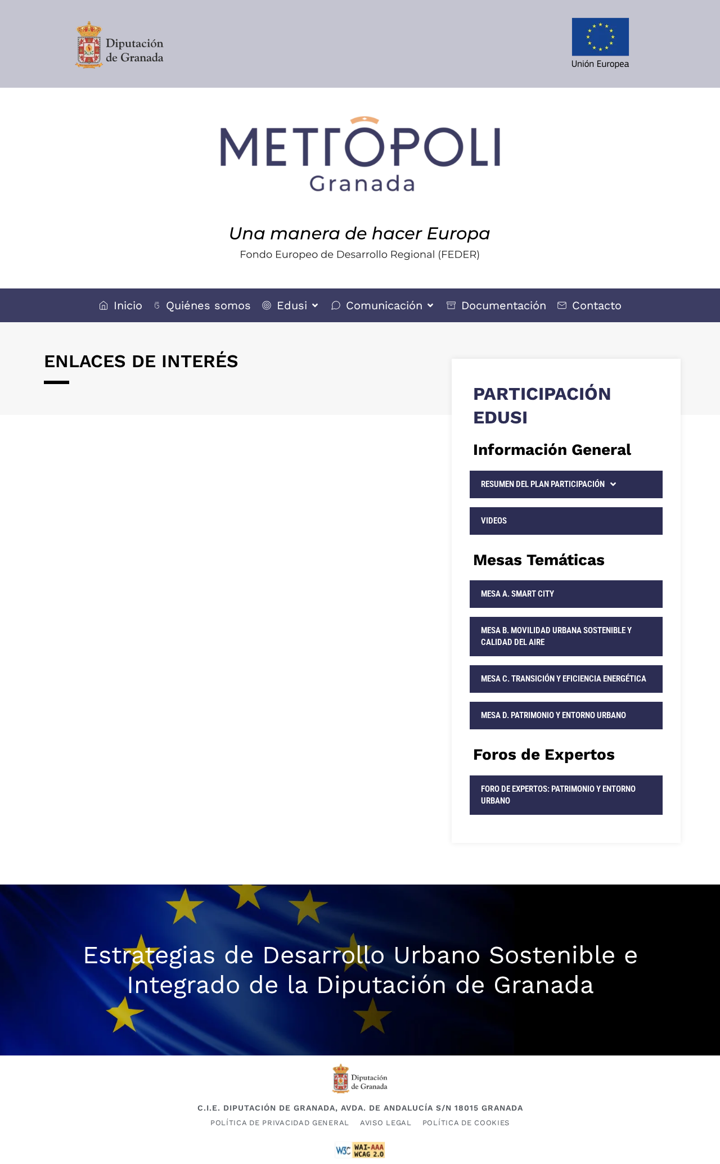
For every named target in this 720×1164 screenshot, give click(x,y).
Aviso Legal (386, 1122)
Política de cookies (466, 1122)
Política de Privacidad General (279, 1122)
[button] (291, 305)
